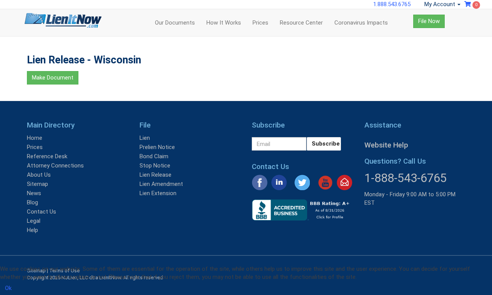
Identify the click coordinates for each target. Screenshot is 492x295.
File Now (429, 21)
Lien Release (155, 174)
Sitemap (37, 184)
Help (32, 230)
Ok (8, 288)
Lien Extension (158, 193)
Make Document (52, 77)
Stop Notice (155, 165)
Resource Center (301, 22)
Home (34, 137)
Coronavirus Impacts (361, 22)
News (34, 193)
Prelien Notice (157, 147)
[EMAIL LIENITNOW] (344, 182)
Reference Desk (47, 156)
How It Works (223, 22)
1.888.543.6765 (392, 4)
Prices (260, 22)
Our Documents (175, 22)
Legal (33, 220)
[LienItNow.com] (63, 22)
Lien (145, 137)
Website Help (386, 145)
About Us (39, 174)
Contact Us (41, 211)
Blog (32, 202)
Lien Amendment (161, 184)
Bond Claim (154, 156)
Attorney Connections (55, 165)
